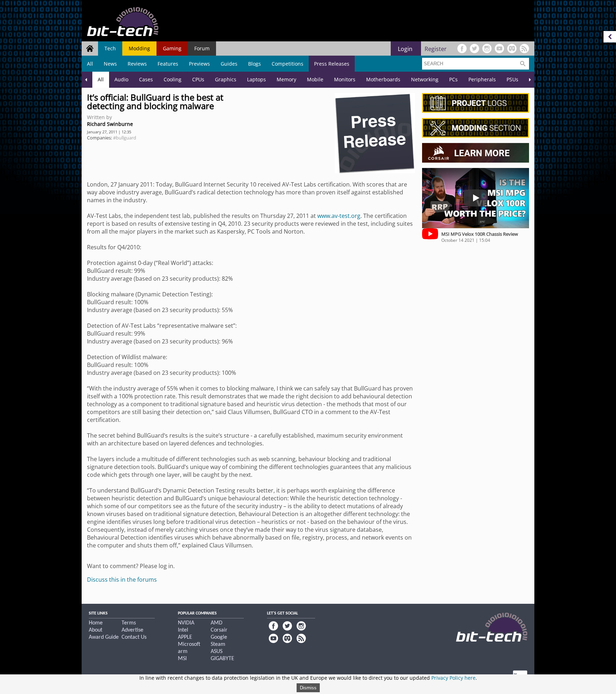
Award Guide (104, 637)
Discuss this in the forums (122, 579)
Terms (129, 623)
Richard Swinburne (110, 124)
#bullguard (124, 137)
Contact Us (134, 637)
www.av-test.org (338, 216)
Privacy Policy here (453, 677)
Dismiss (308, 687)
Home (96, 623)
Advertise (132, 630)
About (95, 630)
